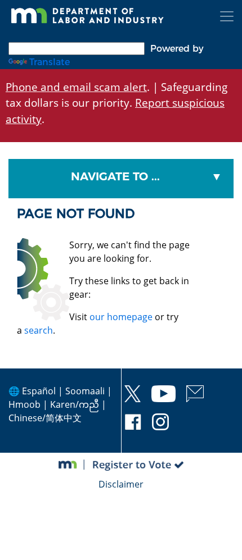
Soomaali (85, 391)
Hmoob (24, 404)
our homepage (121, 317)
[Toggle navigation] (227, 16)
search (38, 330)
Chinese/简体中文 (45, 418)
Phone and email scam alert (76, 86)
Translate (49, 62)
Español (39, 391)
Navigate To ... (115, 176)
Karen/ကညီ (74, 404)
